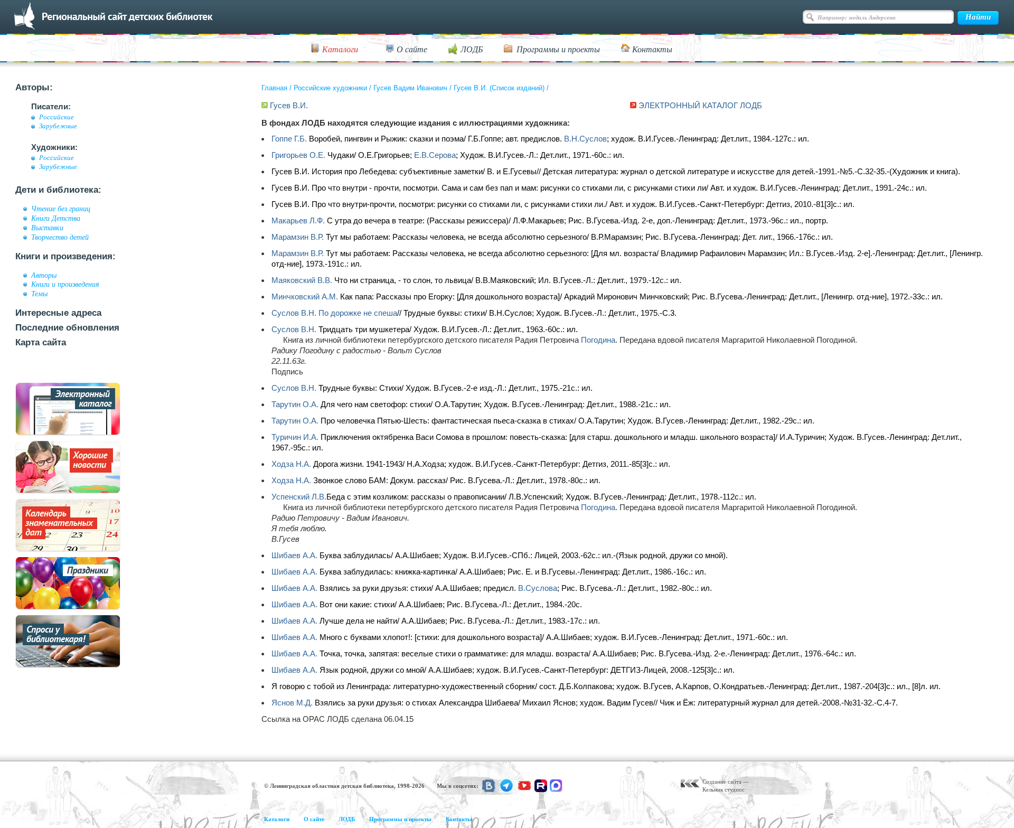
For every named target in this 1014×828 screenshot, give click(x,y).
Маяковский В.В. (301, 280)
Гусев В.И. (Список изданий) (499, 88)
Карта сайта (40, 342)
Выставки (47, 227)
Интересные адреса (58, 313)
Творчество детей (60, 237)
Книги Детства (55, 218)
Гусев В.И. (289, 105)
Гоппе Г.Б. (289, 138)
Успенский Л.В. (298, 496)
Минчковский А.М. (304, 296)
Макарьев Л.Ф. (298, 220)
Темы (39, 293)
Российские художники (330, 88)
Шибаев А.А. (294, 555)
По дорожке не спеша (357, 312)
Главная (274, 88)
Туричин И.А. (294, 436)
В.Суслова (537, 588)
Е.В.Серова (435, 154)
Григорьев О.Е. (298, 154)
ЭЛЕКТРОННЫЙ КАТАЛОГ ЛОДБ (700, 105)
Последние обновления (67, 328)
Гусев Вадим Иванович (410, 88)
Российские (56, 117)
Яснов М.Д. (292, 702)
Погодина (598, 339)
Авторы (44, 275)
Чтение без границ (60, 208)
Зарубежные (58, 126)
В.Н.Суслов (585, 138)
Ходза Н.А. (291, 463)
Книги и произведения (65, 284)
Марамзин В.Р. (297, 236)
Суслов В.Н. (293, 312)
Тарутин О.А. (294, 404)
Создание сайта (721, 781)
